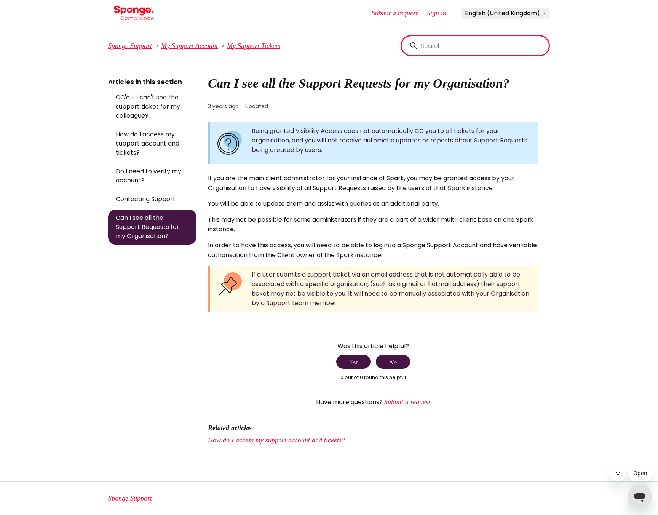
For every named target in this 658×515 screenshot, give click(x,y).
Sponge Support (130, 46)
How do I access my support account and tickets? (147, 143)
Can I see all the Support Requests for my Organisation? (147, 226)
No (393, 362)
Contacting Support (146, 199)
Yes (354, 362)
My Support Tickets (253, 46)
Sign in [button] (436, 13)
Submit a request (395, 13)
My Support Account (189, 46)
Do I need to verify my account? (148, 176)
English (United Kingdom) (503, 13)
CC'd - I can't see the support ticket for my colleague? (148, 106)
